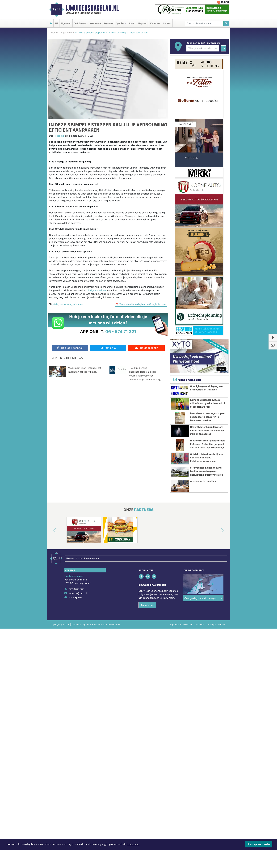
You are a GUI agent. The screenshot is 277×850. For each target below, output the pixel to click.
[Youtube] (148, 576)
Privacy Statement (216, 624)
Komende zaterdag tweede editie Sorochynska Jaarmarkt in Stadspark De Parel (208, 403)
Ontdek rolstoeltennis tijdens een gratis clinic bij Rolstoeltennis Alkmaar (206, 457)
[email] (273, 345)
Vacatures (155, 23)
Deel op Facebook (72, 347)
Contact (167, 23)
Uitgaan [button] (142, 23)
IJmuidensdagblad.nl (92, 8)
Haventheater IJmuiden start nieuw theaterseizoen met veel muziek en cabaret (207, 430)
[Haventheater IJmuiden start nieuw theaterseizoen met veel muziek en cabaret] (180, 431)
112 (56, 23)
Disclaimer (200, 624)
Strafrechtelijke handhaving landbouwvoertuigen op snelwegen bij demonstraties (206, 471)
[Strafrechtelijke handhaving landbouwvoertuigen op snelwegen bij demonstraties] (180, 472)
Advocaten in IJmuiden (203, 481)
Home (54, 32)
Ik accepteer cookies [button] (259, 844)
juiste (55, 304)
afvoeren (78, 304)
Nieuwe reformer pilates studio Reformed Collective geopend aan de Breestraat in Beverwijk (207, 444)
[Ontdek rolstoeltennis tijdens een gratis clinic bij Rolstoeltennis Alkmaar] (180, 458)
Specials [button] (120, 23)
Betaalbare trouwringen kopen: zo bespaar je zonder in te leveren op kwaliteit (207, 417)
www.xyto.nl (75, 597)
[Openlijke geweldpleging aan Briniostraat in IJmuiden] (180, 391)
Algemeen (66, 23)
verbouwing (65, 304)
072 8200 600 (76, 589)
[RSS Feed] (154, 576)
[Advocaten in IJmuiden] (180, 486)
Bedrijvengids (81, 23)
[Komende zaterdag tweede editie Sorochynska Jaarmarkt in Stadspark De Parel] (180, 404)
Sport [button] (131, 23)
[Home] (51, 23)
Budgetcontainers (97, 290)
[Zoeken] (226, 23)
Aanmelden (147, 605)
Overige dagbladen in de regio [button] (200, 598)
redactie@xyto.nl (78, 593)
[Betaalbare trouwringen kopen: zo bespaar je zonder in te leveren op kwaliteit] (180, 418)
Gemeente (95, 23)
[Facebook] (141, 576)
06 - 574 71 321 (120, 331)
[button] (51, 530)
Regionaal (108, 23)
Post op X (110, 347)
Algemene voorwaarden (181, 624)
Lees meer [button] (133, 844)
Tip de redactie (149, 347)
